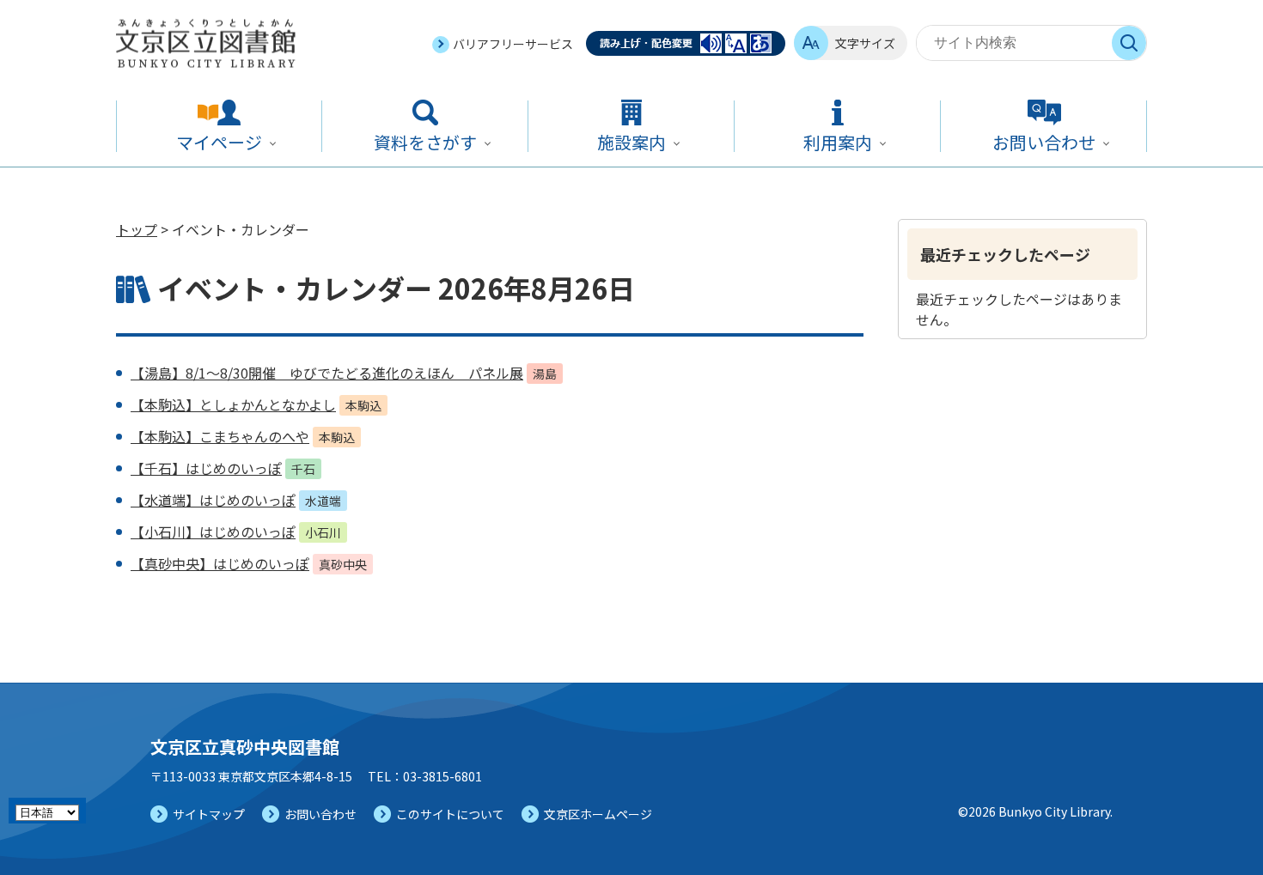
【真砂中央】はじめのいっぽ (220, 563)
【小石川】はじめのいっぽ (213, 531)
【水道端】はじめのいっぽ (213, 499)
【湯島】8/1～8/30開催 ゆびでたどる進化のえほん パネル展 (327, 372)
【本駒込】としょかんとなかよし (233, 404)
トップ (136, 229)
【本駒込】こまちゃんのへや (220, 436)
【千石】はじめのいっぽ (206, 468)
